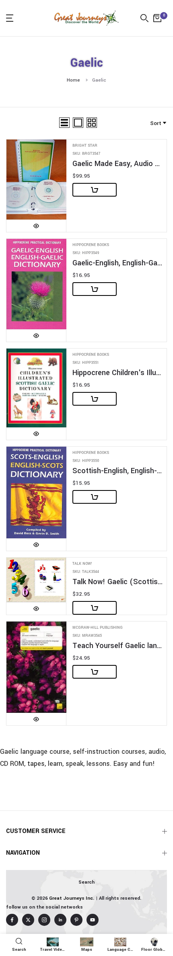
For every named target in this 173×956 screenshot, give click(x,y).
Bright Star (84, 145)
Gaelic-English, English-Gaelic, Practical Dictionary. (117, 263)
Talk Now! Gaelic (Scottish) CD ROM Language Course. (117, 582)
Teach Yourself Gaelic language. (117, 645)
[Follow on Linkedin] (60, 920)
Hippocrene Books (90, 245)
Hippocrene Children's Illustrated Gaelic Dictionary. (117, 372)
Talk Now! (82, 563)
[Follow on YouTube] (92, 920)
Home (73, 80)
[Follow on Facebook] (12, 920)
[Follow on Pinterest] (76, 920)
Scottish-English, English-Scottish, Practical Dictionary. (117, 471)
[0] (157, 18)
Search (86, 882)
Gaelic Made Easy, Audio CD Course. (117, 163)
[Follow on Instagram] (44, 920)
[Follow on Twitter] (28, 920)
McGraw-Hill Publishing (97, 627)
